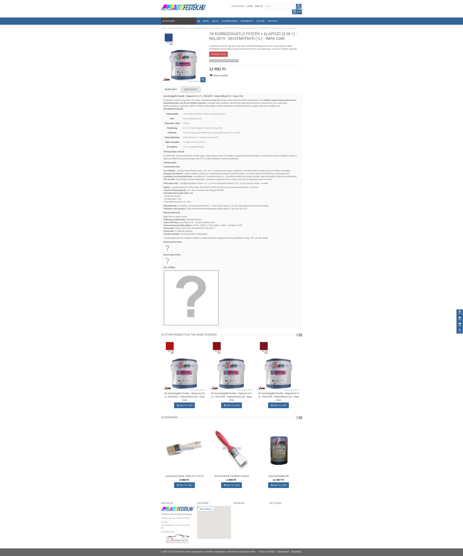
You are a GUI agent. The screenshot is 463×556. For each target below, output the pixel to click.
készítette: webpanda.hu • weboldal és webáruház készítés (230, 552)
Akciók (206, 21)
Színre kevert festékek (177, 28)
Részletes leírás (218, 54)
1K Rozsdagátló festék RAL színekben (205, 28)
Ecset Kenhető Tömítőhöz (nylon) (231, 476)
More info (171, 89)
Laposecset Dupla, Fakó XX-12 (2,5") (184, 476)
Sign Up (259, 6)
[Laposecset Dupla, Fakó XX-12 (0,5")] (184, 448)
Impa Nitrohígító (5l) (278, 476)
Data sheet (190, 89)
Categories (170, 21)
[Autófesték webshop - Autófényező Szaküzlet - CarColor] (183, 6)
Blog (216, 21)
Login (249, 6)
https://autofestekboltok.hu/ (177, 542)
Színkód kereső (231, 21)
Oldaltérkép (296, 552)
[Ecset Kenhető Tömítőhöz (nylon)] (231, 448)
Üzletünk (260, 21)
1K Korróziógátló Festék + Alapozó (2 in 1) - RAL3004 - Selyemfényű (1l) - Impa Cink (278, 396)
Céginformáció (283, 552)
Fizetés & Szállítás (267, 552)
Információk (246, 21)
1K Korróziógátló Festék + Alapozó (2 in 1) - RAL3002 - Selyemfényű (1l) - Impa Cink (184, 396)
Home (163, 28)
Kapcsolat (273, 21)
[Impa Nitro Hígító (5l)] (278, 448)
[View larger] (202, 79)
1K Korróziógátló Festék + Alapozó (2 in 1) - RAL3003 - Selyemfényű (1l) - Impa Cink (231, 396)
